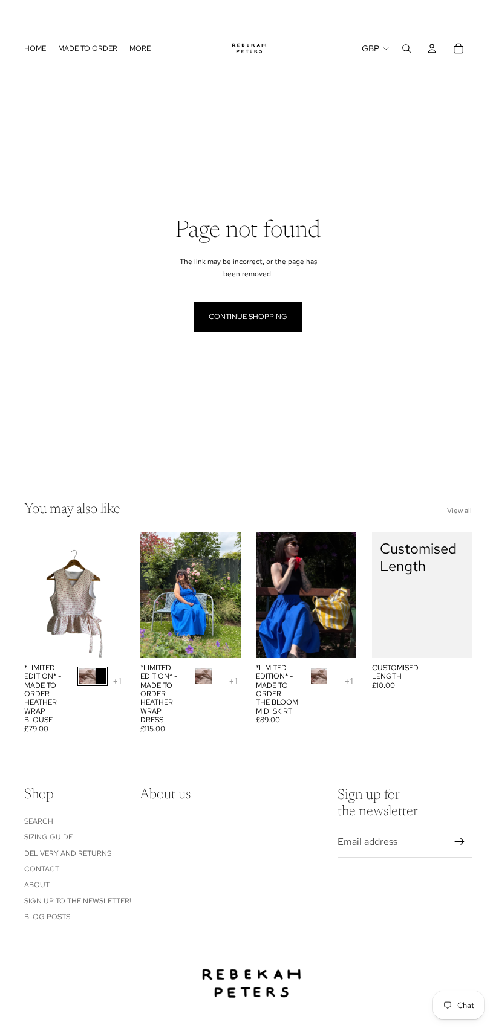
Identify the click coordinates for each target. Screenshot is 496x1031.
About (37, 885)
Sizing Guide (48, 837)
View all (459, 511)
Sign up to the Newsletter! (77, 901)
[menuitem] (140, 48)
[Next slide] (482, 14)
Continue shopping (248, 317)
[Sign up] (460, 842)
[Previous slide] (13, 14)
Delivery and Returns (67, 853)
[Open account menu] (432, 48)
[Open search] (406, 48)
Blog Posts (47, 917)
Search (38, 821)
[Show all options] (117, 681)
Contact (41, 869)
